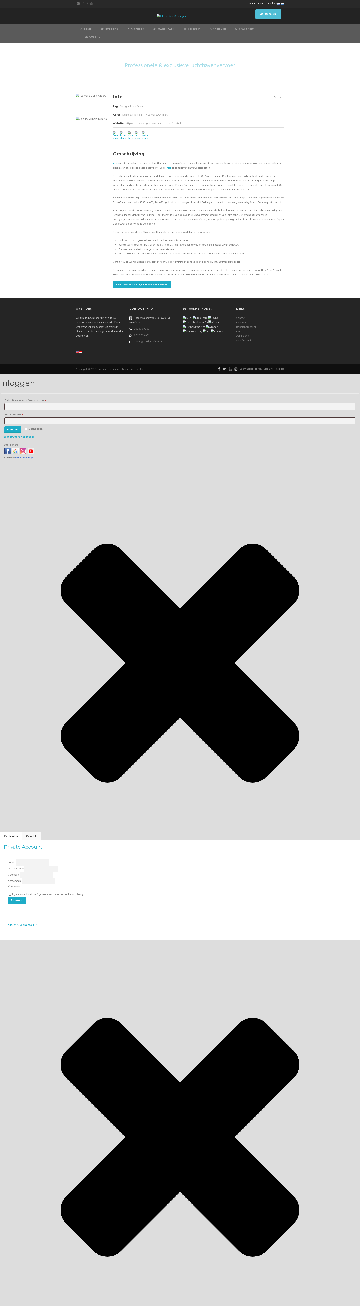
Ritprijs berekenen (246, 327)
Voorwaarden (247, 369)
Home (88, 29)
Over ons (241, 322)
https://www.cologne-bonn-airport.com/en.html (153, 123)
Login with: (11, 445)
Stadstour (247, 29)
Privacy (258, 369)
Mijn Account (256, 4)
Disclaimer (269, 369)
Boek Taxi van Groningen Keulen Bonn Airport (142, 284)
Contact (95, 37)
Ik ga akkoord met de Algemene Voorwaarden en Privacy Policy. (48, 894)
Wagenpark (166, 29)
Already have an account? (22, 925)
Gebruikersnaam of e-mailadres (31, 400)
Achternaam (15, 881)
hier (169, 168)
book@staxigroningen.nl (148, 341)
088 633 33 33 (141, 329)
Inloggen (13, 429)
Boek (116, 164)
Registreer (17, 900)
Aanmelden (271, 4)
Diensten (194, 29)
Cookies (280, 369)
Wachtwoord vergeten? (19, 437)
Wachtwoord (19, 414)
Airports (137, 29)
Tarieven (219, 29)
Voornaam (14, 875)
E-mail (12, 862)
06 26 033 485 (142, 335)
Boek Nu (270, 14)
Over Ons (111, 29)
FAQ (238, 331)
